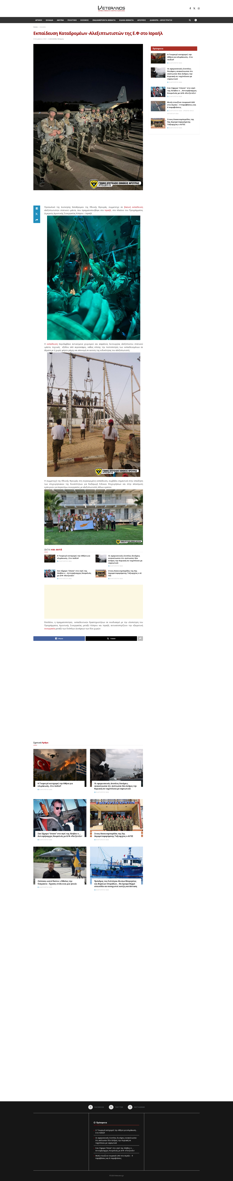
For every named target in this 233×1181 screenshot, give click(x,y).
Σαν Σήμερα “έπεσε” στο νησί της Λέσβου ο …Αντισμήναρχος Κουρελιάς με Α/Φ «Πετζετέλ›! (74, 573)
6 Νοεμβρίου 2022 (40, 39)
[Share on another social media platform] (36, 220)
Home (35, 27)
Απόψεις (141, 20)
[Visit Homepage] (111, 8)
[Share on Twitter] (36, 214)
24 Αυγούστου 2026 (116, 578)
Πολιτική (72, 20)
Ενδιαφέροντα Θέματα (104, 20)
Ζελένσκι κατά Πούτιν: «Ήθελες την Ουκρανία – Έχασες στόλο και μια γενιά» (57, 882)
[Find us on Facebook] (190, 8)
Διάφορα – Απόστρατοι (161, 20)
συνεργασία (49, 628)
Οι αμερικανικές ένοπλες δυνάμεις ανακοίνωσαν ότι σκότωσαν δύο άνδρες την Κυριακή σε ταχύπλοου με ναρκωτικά (125, 559)
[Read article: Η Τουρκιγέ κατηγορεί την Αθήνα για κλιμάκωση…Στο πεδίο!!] (49, 558)
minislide (43, 27)
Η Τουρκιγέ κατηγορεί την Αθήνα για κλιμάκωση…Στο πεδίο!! (73, 557)
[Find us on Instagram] (199, 8)
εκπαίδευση (52, 344)
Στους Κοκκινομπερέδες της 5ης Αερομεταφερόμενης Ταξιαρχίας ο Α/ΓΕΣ (125, 573)
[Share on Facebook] (36, 208)
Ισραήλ (108, 210)
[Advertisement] (88, 199)
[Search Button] (190, 20)
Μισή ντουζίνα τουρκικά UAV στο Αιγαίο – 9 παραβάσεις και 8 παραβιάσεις (181, 104)
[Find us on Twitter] (194, 8)
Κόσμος (84, 20)
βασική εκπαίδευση (133, 207)
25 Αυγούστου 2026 (64, 561)
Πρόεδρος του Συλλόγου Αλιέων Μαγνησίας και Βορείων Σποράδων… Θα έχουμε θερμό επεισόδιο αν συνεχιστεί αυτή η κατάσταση (115, 884)
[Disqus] (88, 929)
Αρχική (38, 20)
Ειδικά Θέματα (126, 20)
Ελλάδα (49, 20)
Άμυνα (60, 20)
